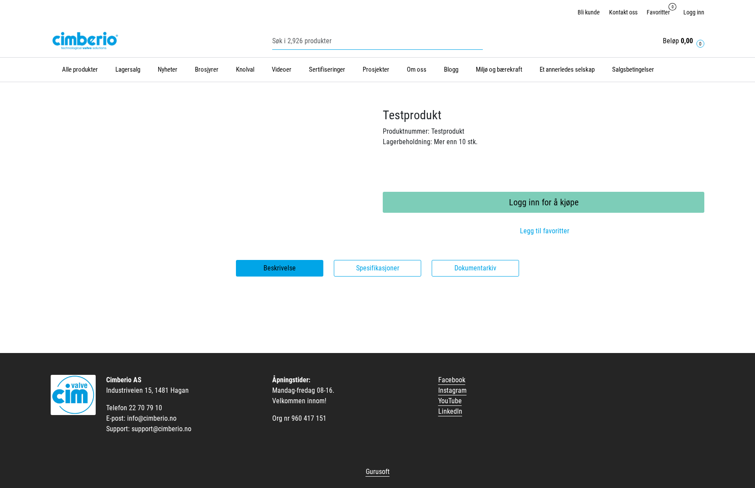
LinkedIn (450, 411)
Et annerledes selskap (567, 69)
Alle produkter (78, 69)
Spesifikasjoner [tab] (377, 268)
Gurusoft (378, 471)
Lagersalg (127, 69)
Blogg (451, 69)
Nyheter (167, 69)
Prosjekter (376, 69)
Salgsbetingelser (633, 69)
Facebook (451, 380)
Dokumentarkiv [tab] (475, 268)
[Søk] (480, 41)
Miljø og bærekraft (499, 69)
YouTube (450, 401)
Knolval (245, 69)
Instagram (452, 390)
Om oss (416, 69)
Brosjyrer (206, 69)
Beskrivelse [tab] (279, 268)
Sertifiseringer (327, 69)
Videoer (281, 69)
